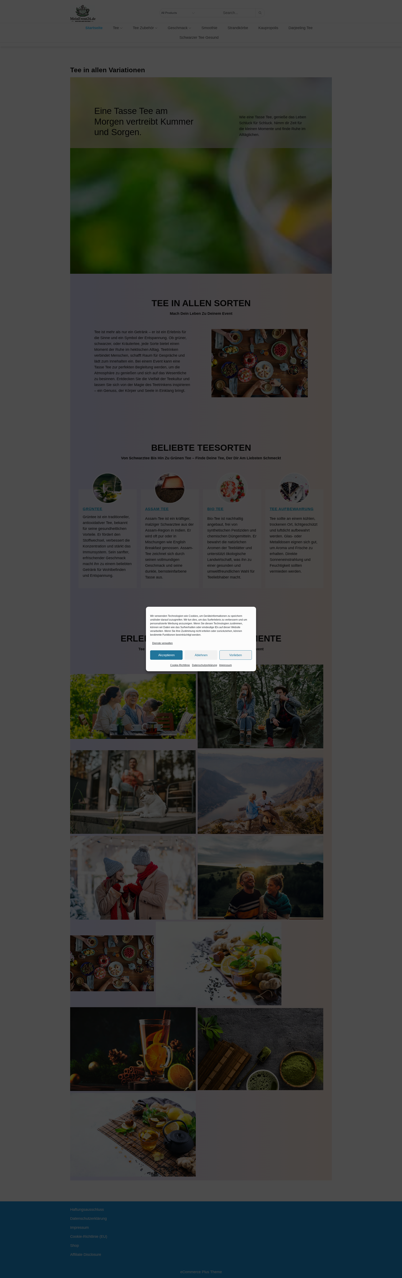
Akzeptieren (166, 655)
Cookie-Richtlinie (180, 665)
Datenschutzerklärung (204, 665)
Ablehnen (201, 655)
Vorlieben (235, 655)
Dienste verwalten (162, 643)
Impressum (225, 665)
